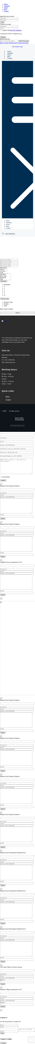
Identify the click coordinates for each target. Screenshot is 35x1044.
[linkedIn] (18, 425)
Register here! (13, 43)
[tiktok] (15, 425)
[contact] (2, 1012)
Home (6, 4)
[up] (0, 1012)
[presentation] (3, 268)
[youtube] (21, 425)
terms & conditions (16, 30)
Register (3, 37)
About (6, 8)
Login (2, 22)
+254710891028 (10, 234)
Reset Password (23, 41)
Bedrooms (4, 281)
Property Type (5, 298)
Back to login (4, 43)
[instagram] (23, 425)
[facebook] (11, 425)
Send (2, 1033)
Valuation (7, 6)
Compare (3, 1043)
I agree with (12, 30)
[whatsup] (13, 425)
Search (18, 312)
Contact (6, 11)
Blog (5, 9)
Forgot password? (23, 43)
